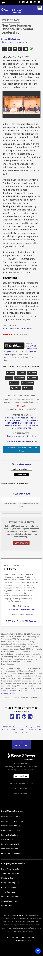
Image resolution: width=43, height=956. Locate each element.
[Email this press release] (25, 49)
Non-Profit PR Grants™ (10, 896)
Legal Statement (12, 938)
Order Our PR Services (10, 853)
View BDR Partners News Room (22, 441)
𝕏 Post (21, 372)
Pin (10, 377)
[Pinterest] (27, 2)
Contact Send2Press (9, 901)
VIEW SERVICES (21, 543)
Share (11, 372)
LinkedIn (29, 615)
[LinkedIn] (31, 2)
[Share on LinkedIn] (20, 49)
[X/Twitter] (12, 718)
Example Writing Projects (11, 830)
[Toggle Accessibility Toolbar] (38, 951)
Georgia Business (13, 425)
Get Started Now (21, 776)
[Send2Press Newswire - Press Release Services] (12, 12)
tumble (20, 377)
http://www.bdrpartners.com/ (17, 328)
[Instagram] (35, 2)
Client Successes (8, 892)
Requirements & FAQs (10, 844)
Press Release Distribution (12, 821)
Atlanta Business (14, 420)
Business (31, 420)
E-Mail (28, 388)
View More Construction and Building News (21, 449)
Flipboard (27, 383)
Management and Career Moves (25, 426)
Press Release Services (10, 816)
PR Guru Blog (6, 905)
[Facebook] (23, 2)
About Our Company (10, 873)
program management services (21, 436)
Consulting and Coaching (20, 423)
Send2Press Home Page (11, 869)
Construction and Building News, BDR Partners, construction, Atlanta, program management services (21, 729)
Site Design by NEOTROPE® (21, 941)
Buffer (16, 388)
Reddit (33, 377)
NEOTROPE (19, 915)
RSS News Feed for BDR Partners (22, 621)
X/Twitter (20, 615)
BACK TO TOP (21, 745)
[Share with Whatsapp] (31, 48)
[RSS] (39, 2)
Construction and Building (20, 418)
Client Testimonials (9, 887)
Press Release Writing (10, 825)
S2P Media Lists (7, 839)
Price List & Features (10, 835)
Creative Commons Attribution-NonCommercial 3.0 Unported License (21, 690)
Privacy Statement (28, 938)
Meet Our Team (8, 878)
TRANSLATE (21, 474)
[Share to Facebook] (4, 49)
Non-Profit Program (9, 848)
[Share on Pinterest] (15, 49)
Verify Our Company (10, 882)
